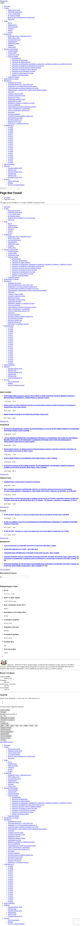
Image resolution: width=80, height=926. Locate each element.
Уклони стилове (5, 738)
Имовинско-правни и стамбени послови (21, 103)
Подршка (11, 45)
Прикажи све (4, 421)
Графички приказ (13, 77)
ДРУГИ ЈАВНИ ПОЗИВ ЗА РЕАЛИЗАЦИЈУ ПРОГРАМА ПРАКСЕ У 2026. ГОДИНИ (30, 458)
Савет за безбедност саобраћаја (19, 108)
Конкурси (11, 28)
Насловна (7, 6)
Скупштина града (13, 55)
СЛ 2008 (10, 129)
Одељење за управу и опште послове (24, 69)
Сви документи (5, 569)
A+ (5, 716)
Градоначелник (13, 51)
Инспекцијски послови (15, 118)
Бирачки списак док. (14, 121)
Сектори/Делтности (14, 40)
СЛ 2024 (10, 159)
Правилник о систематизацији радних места (22, 86)
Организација (16, 58)
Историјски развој (14, 15)
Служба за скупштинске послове (22, 73)
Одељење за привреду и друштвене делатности (28, 66)
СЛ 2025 (10, 161)
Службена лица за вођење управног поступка (23, 88)
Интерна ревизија (14, 114)
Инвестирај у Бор (13, 38)
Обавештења (12, 25)
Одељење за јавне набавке (21, 62)
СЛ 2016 (10, 144)
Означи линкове (5, 729)
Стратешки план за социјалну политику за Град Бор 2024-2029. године (30, 545)
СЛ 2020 (10, 151)
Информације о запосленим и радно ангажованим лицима (27, 90)
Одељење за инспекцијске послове (23, 71)
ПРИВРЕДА (7, 34)
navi (36, 725)
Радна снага (12, 47)
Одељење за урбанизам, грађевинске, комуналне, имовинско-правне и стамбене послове (42, 64)
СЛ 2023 (10, 157)
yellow (31, 725)
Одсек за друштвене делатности (18, 110)
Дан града (11, 19)
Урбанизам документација (16, 99)
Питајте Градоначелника (16, 185)
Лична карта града (14, 10)
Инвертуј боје (5, 734)
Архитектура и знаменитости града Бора (21, 17)
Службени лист (9, 125)
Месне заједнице (13, 181)
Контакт (6, 179)
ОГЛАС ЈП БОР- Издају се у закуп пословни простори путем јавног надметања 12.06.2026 (36, 514)
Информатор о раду (14, 82)
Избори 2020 (12, 175)
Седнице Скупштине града (16, 95)
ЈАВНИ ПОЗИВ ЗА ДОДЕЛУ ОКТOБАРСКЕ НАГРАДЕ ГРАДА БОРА (26, 414)
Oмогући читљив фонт (7, 720)
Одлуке (10, 30)
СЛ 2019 (10, 149)
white (7, 725)
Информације (12, 41)
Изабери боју (4, 723)
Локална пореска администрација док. (20, 116)
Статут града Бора (14, 14)
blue (17, 725)
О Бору (6, 8)
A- (1, 716)
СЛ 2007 (10, 127)
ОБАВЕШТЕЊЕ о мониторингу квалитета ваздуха (22, 482)
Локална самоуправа (11, 49)
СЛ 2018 (10, 147)
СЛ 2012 (10, 136)
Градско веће (12, 53)
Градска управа (13, 56)
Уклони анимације (6, 736)
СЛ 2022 (10, 155)
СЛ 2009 (10, 131)
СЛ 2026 (10, 162)
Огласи (10, 32)
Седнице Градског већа (15, 94)
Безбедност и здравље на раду (18, 123)
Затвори (3, 712)
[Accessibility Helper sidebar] (5, 710)
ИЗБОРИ (7, 166)
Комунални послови (14, 101)
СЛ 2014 (10, 140)
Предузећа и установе (11, 79)
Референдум (12, 174)
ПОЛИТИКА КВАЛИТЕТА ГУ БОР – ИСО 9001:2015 (21, 549)
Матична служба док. (15, 120)
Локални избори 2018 (15, 177)
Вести (10, 23)
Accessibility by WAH (6, 742)
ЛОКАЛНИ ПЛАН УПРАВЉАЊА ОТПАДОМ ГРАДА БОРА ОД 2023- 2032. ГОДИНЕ (31, 553)
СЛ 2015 (10, 142)
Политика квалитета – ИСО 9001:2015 (20, 84)
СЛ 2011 (10, 134)
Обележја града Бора (15, 12)
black (2, 725)
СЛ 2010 (10, 133)
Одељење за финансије (20, 60)
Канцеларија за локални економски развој (22, 107)
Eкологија (11, 112)
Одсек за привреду (14, 105)
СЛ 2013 (10, 138)
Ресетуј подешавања (7, 731)
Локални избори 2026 (15, 168)
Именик (10, 183)
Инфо (6, 21)
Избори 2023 (12, 170)
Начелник (11, 92)
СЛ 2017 (10, 146)
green (12, 725)
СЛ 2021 (10, 153)
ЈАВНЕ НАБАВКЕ (9, 164)
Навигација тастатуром (7, 718)
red (21, 725)
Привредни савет (13, 43)
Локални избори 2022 (15, 172)
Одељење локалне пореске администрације (26, 68)
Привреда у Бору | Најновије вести (19, 36)
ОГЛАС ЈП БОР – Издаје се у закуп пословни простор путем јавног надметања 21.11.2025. (36, 531)
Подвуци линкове (6, 727)
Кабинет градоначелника (20, 75)
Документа (7, 81)
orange (26, 725)
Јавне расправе (13, 27)
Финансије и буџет (14, 97)
